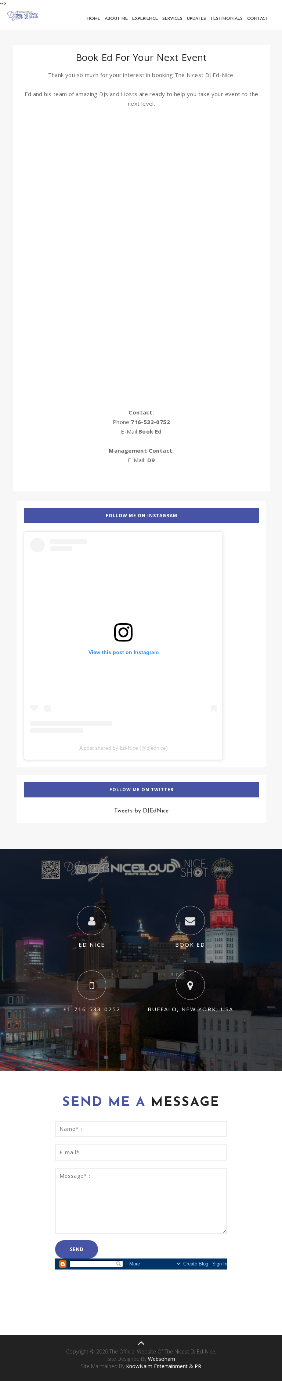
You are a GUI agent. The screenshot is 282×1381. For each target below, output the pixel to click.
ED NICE (92, 944)
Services (172, 19)
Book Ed (150, 431)
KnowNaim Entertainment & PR (163, 1366)
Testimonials (226, 19)
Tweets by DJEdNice (141, 811)
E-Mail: (141, 460)
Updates (196, 19)
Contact (257, 19)
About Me (116, 19)
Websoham (161, 1358)
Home (93, 19)
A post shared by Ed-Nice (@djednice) (123, 748)
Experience (145, 19)
